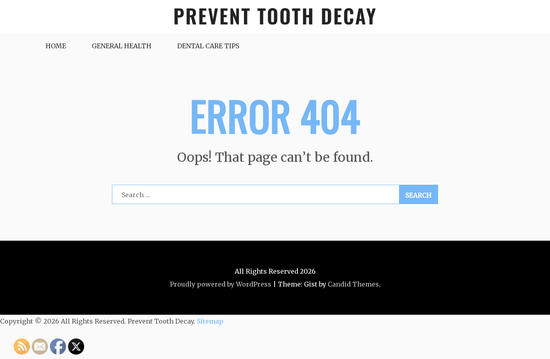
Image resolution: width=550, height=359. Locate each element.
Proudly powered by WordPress (220, 284)
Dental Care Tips (208, 46)
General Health (121, 46)
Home (55, 46)
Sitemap (210, 321)
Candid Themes (353, 284)
